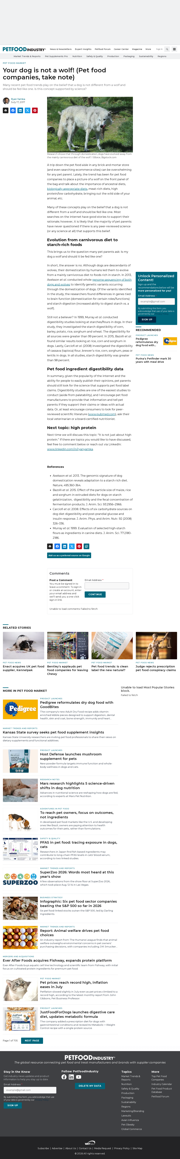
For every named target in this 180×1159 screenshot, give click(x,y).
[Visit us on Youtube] (78, 1076)
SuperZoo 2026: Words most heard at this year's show (77, 874)
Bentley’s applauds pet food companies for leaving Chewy (67, 670)
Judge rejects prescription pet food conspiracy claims (156, 668)
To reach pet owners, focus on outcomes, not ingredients (76, 815)
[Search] (167, 49)
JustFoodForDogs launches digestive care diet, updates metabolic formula (77, 1014)
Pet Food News (145, 355)
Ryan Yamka (18, 99)
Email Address (94, 580)
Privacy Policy (122, 1148)
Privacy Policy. (162, 314)
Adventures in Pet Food (54, 809)
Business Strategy (51, 897)
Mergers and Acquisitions (18, 956)
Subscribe (43, 1148)
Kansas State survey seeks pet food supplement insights (53, 732)
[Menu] (174, 49)
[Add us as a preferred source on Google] (86, 546)
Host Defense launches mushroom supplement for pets (71, 756)
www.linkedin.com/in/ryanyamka (70, 449)
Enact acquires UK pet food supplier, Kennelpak (23, 668)
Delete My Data (90, 1086)
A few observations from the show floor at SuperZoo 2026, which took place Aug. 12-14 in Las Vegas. (75, 883)
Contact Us (85, 1148)
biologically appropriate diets (67, 188)
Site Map (137, 1148)
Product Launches (147, 335)
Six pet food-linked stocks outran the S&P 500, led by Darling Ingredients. (76, 912)
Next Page (32, 1040)
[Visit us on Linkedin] (71, 1076)
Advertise (57, 1148)
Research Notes (49, 779)
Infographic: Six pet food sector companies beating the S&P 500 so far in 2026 (78, 903)
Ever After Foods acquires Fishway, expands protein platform (57, 960)
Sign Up (147, 319)
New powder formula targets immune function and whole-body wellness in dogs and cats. (76, 765)
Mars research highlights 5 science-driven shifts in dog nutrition (77, 785)
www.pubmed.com (102, 414)
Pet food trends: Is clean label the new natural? (109, 668)
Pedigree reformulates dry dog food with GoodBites (147, 342)
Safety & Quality (50, 838)
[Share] (13, 110)
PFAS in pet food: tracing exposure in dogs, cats (78, 844)
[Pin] (35, 110)
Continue (95, 594)
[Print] (5, 110)
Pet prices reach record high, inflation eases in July (74, 984)
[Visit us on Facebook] (64, 1076)
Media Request (102, 1148)
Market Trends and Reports (20, 728)
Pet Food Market (14, 63)
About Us (70, 1148)
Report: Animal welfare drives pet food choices (74, 933)
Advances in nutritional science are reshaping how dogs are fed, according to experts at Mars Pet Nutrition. (79, 794)
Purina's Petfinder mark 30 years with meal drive (153, 360)
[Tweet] (27, 110)
